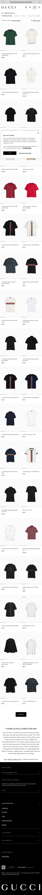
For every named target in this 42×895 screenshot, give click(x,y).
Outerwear (16, 16)
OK (10, 153)
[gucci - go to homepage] (9, 7)
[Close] (38, 133)
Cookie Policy (27, 148)
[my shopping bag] (26, 7)
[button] (21, 714)
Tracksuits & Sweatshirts (34, 16)
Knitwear (23, 16)
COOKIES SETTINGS (25, 153)
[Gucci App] (3, 867)
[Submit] (38, 772)
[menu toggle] (39, 7)
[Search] (35, 7)
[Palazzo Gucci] (26, 867)
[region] (21, 144)
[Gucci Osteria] (12, 867)
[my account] (30, 7)
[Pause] (39, 2)
